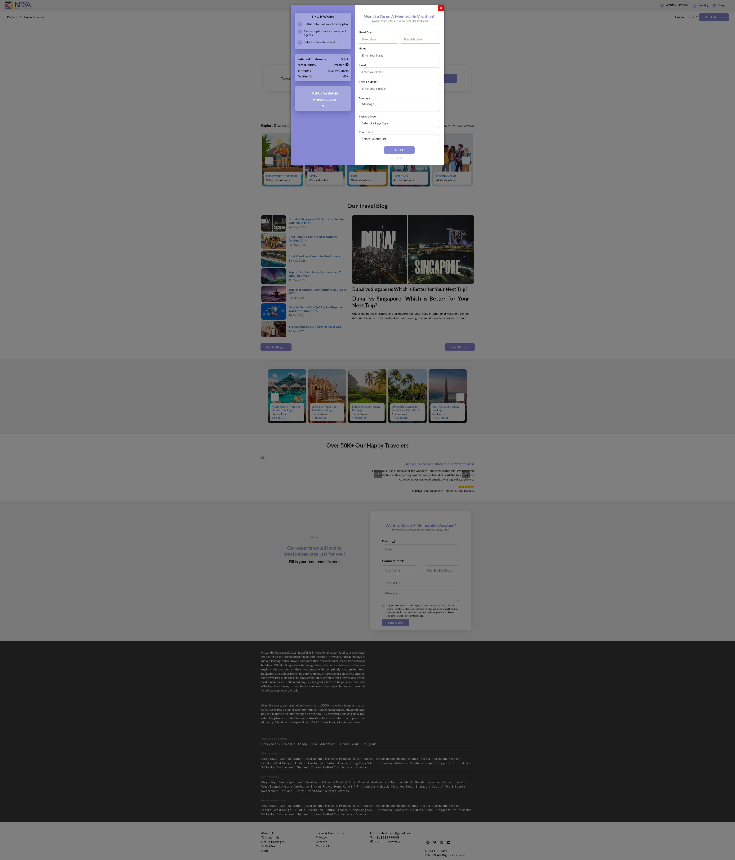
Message (364, 98)
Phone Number (368, 81)
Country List (366, 132)
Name (362, 48)
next (399, 150)
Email (362, 65)
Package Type (367, 116)
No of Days (366, 32)
